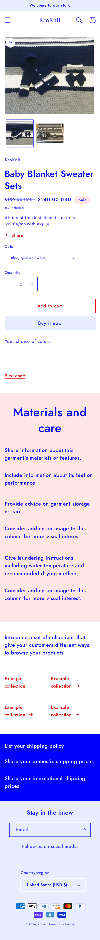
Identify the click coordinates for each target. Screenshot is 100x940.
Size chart (15, 375)
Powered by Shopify (61, 924)
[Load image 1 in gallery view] (19, 133)
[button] (7, 20)
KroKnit (43, 924)
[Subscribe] (83, 830)
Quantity (12, 272)
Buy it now (50, 323)
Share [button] (17, 235)
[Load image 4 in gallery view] (49, 133)
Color (10, 246)
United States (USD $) (47, 885)
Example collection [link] (15, 682)
